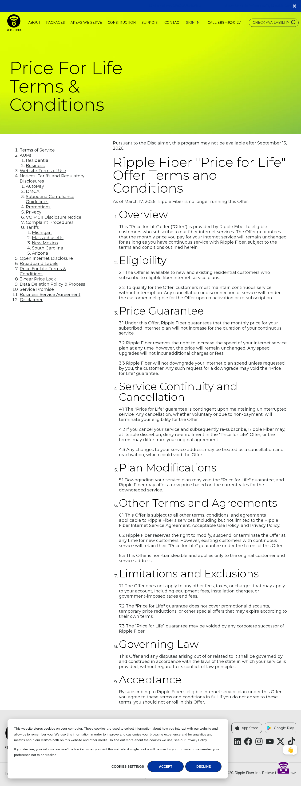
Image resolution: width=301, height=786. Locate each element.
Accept (165, 766)
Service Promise (37, 289)
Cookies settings (127, 766)
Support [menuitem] (150, 22)
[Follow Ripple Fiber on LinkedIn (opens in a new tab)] (237, 741)
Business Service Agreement (50, 294)
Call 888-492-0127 (224, 23)
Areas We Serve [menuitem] (86, 22)
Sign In (193, 23)
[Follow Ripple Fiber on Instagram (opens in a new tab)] (259, 741)
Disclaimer (31, 299)
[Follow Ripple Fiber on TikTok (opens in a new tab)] (291, 741)
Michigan (42, 232)
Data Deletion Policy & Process (52, 284)
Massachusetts (47, 237)
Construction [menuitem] (122, 22)
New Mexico (45, 242)
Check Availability (271, 22)
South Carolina (47, 248)
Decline (203, 766)
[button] (296, 6)
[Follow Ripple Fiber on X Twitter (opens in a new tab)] (281, 741)
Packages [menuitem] (55, 22)
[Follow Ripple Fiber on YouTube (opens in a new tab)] (270, 741)
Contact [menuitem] (172, 22)
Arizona (40, 253)
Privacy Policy (196, 740)
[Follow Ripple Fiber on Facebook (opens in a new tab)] (248, 741)
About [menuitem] (34, 22)
